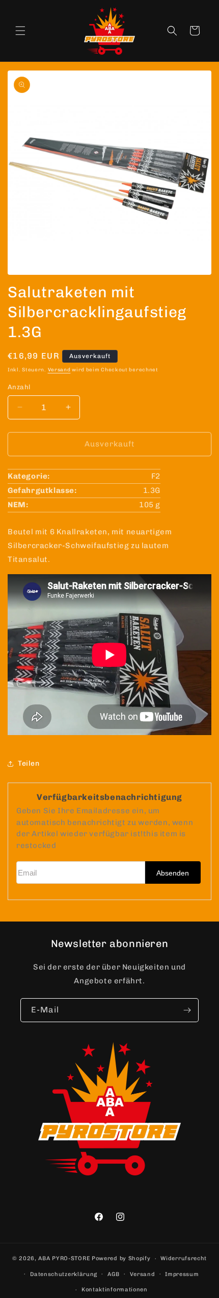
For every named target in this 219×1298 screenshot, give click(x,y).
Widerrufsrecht (183, 1258)
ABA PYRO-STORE (64, 1258)
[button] (20, 30)
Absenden (172, 873)
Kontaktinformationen (114, 1289)
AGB (113, 1274)
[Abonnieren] (187, 1010)
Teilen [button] (29, 763)
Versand (59, 370)
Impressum (182, 1274)
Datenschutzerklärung (63, 1274)
